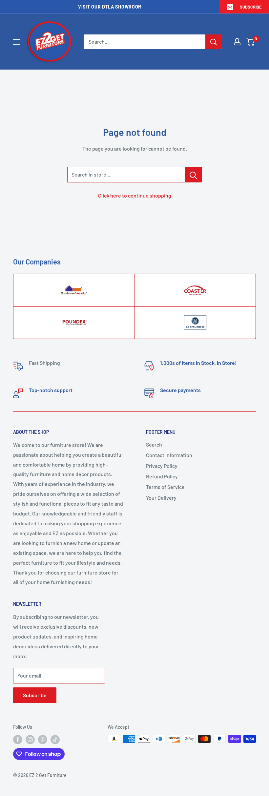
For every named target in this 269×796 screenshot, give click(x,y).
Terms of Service (165, 487)
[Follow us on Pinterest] (42, 739)
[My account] (237, 41)
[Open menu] (16, 42)
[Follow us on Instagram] (30, 739)
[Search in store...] (193, 174)
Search (154, 444)
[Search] (213, 41)
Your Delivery (161, 497)
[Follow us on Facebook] (17, 739)
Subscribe (251, 7)
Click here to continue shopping (134, 195)
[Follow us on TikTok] (55, 739)
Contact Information (169, 455)
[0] (250, 42)
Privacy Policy (161, 466)
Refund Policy (162, 476)
